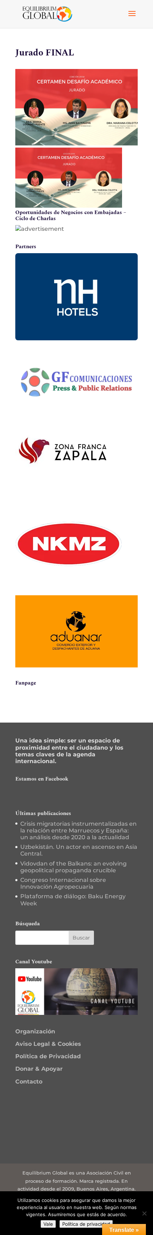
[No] (144, 1213)
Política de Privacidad (48, 1056)
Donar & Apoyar (39, 1068)
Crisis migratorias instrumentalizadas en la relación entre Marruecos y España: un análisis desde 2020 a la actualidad (78, 830)
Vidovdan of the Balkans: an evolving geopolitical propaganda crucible (73, 867)
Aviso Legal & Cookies (48, 1043)
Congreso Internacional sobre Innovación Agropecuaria (63, 883)
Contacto (28, 1081)
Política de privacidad (86, 1224)
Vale (48, 1224)
